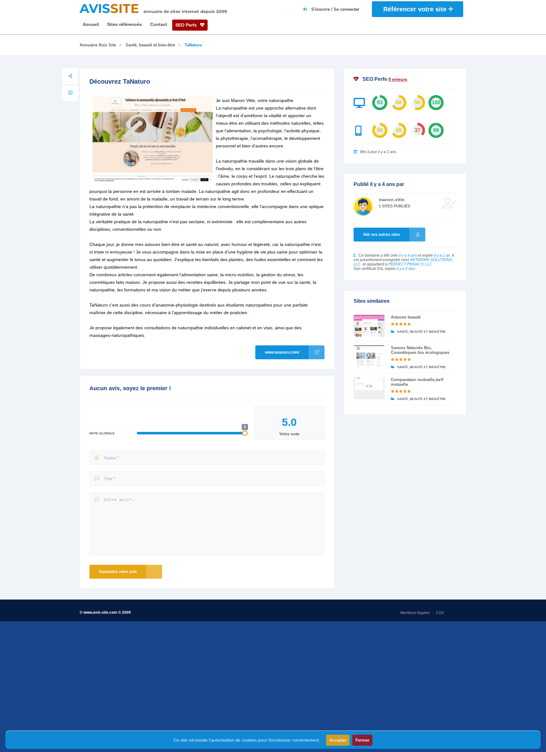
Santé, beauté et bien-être (150, 45)
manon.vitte (391, 199)
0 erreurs (397, 79)
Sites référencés (124, 24)
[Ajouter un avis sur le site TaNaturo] (70, 93)
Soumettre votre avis (118, 572)
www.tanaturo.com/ (282, 352)
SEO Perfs (186, 24)
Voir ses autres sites (381, 234)
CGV (440, 613)
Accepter (337, 740)
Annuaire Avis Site (98, 45)
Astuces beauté (406, 317)
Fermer (362, 740)
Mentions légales (415, 613)
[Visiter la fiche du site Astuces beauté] (369, 326)
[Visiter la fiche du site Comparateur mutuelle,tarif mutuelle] (369, 388)
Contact (158, 24)
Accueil (91, 24)
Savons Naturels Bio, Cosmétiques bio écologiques (420, 350)
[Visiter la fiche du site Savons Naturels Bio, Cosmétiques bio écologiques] (369, 356)
